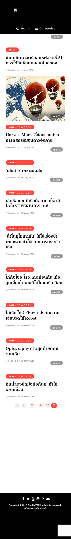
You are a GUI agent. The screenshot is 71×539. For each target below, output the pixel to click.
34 (41, 405)
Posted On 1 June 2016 (20, 70)
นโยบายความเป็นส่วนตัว (35, 508)
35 (47, 405)
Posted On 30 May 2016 (20, 213)
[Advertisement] (35, 450)
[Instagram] (38, 499)
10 (32, 405)
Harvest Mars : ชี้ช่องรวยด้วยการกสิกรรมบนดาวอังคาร (32, 137)
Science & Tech (20, 127)
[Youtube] (33, 499)
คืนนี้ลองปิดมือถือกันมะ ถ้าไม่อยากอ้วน (31, 386)
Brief (12, 49)
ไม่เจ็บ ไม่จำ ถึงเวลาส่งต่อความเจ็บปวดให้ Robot (32, 315)
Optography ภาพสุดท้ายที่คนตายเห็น (32, 351)
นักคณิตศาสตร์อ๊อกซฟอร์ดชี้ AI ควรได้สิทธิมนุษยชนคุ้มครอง (34, 60)
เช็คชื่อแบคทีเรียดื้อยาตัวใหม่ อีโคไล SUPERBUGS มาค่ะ (33, 203)
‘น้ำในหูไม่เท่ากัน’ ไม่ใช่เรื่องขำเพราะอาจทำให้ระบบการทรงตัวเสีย (33, 241)
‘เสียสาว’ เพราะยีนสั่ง (24, 170)
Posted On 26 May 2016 (20, 360)
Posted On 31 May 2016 (20, 177)
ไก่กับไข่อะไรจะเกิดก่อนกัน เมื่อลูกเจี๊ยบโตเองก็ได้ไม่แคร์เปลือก (34, 279)
